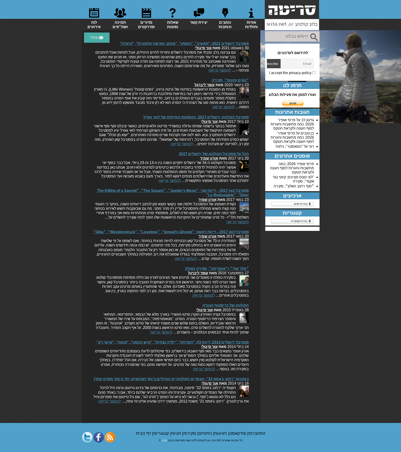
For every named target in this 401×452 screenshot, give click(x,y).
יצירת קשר (199, 22)
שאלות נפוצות (172, 24)
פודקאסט (238, 433)
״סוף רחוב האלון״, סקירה (294, 186)
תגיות (176, 433)
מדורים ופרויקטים (146, 24)
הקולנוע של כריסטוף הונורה (225, 305)
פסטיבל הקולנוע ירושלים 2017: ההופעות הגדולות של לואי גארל (196, 117)
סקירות (190, 433)
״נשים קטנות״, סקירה (230, 80)
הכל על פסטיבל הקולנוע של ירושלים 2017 (214, 154)
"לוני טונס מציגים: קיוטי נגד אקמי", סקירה (293, 179)
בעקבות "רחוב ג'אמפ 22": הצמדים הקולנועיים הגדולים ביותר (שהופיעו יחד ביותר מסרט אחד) (171, 379)
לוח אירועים (94, 24)
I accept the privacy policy (290, 73)
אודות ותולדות (251, 24)
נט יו (164, 440)
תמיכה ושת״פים (120, 24)
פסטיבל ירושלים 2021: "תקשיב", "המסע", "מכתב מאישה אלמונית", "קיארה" (184, 44)
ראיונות (221, 433)
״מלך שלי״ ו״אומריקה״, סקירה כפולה (217, 269)
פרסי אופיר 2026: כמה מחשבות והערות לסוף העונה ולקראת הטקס (292, 124)
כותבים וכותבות (225, 24)
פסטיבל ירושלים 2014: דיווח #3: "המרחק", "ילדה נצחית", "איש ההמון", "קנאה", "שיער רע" (173, 342)
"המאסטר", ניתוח (289, 146)
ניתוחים (205, 433)
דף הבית (144, 433)
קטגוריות (161, 433)
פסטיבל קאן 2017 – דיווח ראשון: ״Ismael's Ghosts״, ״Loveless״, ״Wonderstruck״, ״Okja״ (171, 232)
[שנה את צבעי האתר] (97, 38)
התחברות (256, 433)
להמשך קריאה (220, 70)
